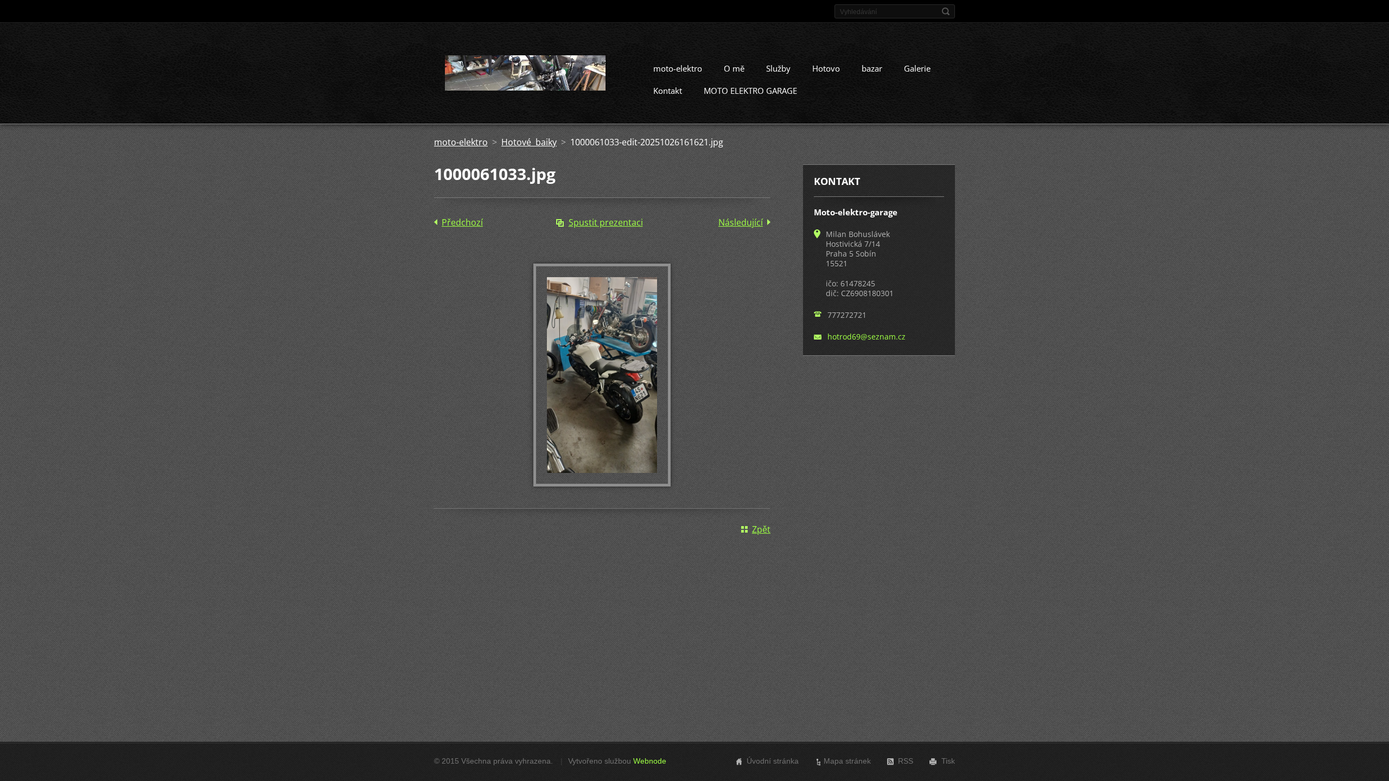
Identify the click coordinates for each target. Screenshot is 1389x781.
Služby (778, 68)
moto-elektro (677, 68)
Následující (740, 222)
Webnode (649, 761)
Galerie (917, 68)
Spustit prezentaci (606, 222)
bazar (872, 68)
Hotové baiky (529, 142)
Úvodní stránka (773, 761)
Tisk (948, 761)
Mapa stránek (847, 761)
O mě (734, 68)
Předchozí (462, 222)
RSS (905, 761)
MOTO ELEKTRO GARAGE (750, 90)
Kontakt (667, 90)
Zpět (761, 529)
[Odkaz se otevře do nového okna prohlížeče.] (602, 483)
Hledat (946, 11)
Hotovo (826, 68)
